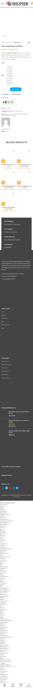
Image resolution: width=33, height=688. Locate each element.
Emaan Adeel (3, 566)
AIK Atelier (2, 511)
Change (2, 539)
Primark (2, 614)
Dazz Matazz (3, 550)
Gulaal (1, 584)
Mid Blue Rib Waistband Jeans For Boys (24, 186)
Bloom (1, 534)
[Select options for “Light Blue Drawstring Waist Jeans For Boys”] (3, 182)
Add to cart (16, 89)
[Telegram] (10, 131)
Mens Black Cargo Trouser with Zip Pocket (19, 412)
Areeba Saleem (3, 522)
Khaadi (1, 599)
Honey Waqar (3, 588)
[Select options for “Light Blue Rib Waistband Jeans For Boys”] (3, 204)
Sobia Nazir (2, 656)
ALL (1, 501)
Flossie (1, 579)
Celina (1, 537)
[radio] (19, 66)
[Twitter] (7, 131)
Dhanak (2, 552)
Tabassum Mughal (4, 664)
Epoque (2, 570)
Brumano (2, 535)
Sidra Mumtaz (3, 653)
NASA (1, 611)
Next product (31, 42)
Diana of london (4, 553)
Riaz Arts (2, 624)
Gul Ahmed (2, 583)
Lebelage (2, 602)
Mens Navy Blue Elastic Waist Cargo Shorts (19, 431)
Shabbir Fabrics (3, 646)
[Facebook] (6, 131)
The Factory (3, 674)
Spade (1, 658)
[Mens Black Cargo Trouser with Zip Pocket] (4, 414)
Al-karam (2, 517)
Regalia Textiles (4, 619)
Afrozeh (2, 509)
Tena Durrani (3, 671)
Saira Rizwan (3, 632)
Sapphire (2, 638)
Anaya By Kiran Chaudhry (6, 521)
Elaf (1, 563)
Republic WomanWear (5, 620)
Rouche (2, 625)
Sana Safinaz (3, 635)
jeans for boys (5, 115)
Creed (1, 545)
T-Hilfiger (2, 663)
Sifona (1, 655)
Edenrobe (2, 561)
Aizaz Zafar (2, 513)
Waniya (2, 681)
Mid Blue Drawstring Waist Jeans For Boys (24, 165)
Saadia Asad (3, 630)
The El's (2, 673)
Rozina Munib (3, 627)
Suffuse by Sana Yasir (5, 659)
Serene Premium (4, 645)
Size (2, 75)
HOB (1, 586)
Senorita (2, 643)
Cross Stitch (3, 547)
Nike (1, 612)
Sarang (1, 640)
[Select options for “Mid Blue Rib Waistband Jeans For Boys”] (19, 182)
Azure (1, 529)
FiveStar (2, 578)
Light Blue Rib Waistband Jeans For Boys (9, 208)
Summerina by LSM (4, 661)
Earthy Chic (2, 560)
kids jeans (13, 115)
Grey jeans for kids (22, 114)
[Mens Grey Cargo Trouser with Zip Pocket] (4, 423)
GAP (1, 581)
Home (3, 42)
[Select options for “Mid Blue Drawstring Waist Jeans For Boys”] (19, 161)
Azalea (1, 527)
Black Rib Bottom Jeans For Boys (8, 165)
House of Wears (4, 591)
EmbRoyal (2, 568)
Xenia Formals (3, 682)
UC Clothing (3, 676)
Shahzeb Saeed (3, 648)
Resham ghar (3, 622)
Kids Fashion (9, 42)
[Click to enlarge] (4, 36)
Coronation (2, 544)
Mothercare (3, 609)
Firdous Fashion (3, 576)
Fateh (1, 573)
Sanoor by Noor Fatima (5, 637)
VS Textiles (2, 679)
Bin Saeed (2, 532)
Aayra (1, 506)
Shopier (2, 651)
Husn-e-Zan (3, 593)
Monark (1, 607)
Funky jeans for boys (10, 114)
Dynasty (2, 558)
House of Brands (4, 589)
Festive (1, 575)
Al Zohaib (2, 516)
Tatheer (2, 669)
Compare (6, 94)
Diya (1, 555)
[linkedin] (9, 131)
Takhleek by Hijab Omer (5, 666)
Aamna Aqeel (3, 504)
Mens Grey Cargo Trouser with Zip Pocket (18, 421)
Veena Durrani (3, 678)
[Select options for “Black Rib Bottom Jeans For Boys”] (3, 161)
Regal (1, 617)
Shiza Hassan (3, 650)
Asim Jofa (2, 526)
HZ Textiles (2, 594)
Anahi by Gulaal (3, 519)
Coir (1, 542)
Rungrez (2, 628)
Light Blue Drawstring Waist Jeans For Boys (8, 186)
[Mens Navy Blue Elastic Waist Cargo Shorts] (4, 433)
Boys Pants (17, 42)
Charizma (2, 540)
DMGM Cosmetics (4, 557)
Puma (1, 615)
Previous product (27, 42)
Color (3, 63)
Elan (1, 565)
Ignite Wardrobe (4, 596)
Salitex (1, 633)
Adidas (1, 508)
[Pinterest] (8, 131)
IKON (6, 97)
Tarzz (1, 668)
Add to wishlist (16, 94)
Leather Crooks (3, 601)
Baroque (2, 530)
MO (1, 606)
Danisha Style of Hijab (5, 548)
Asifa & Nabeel (3, 524)
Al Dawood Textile (4, 514)
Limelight (2, 604)
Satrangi (2, 642)
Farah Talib (2, 571)
